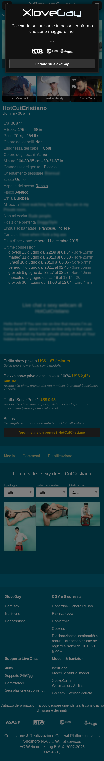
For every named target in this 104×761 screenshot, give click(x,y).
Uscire (52, 41)
